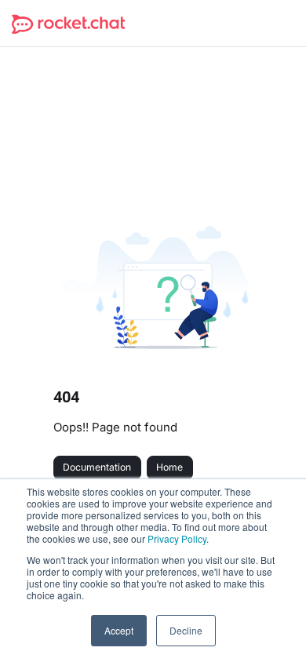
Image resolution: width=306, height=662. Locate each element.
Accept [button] (118, 630)
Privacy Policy (177, 538)
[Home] (68, 24)
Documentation (97, 467)
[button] (270, 622)
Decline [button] (185, 630)
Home (169, 467)
